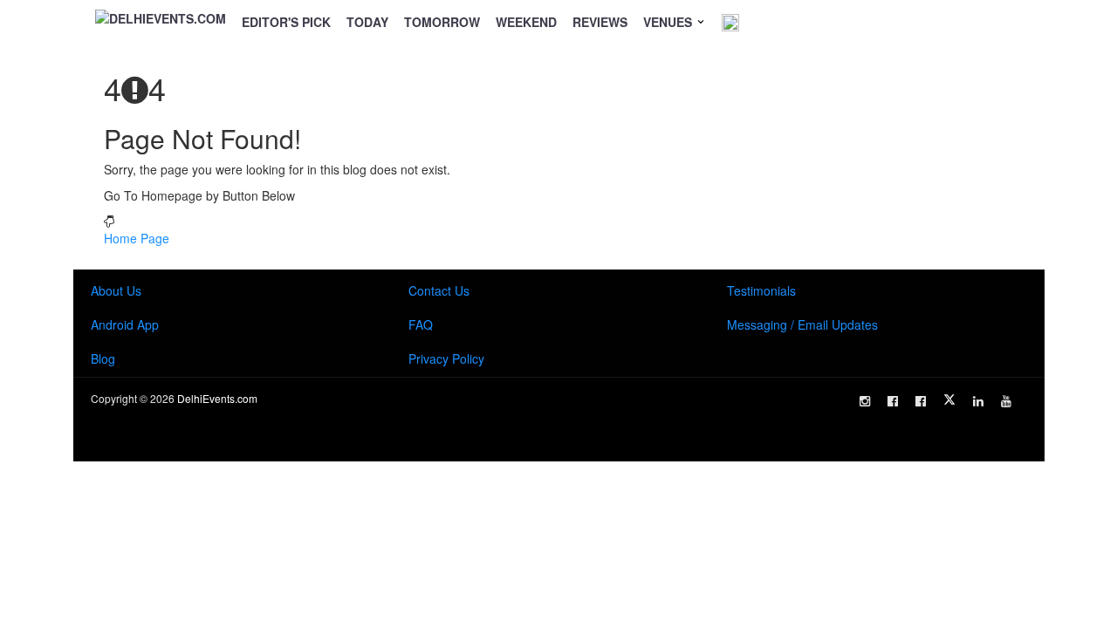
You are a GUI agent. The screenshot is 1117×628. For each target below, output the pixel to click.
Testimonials (761, 290)
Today (367, 22)
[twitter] (949, 399)
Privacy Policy (446, 358)
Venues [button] (669, 22)
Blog (103, 358)
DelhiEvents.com (217, 398)
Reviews (599, 22)
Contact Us (438, 290)
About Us (116, 290)
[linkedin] (978, 401)
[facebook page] (892, 401)
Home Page (136, 238)
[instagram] (865, 401)
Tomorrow (442, 22)
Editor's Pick (286, 22)
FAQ (420, 324)
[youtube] (1006, 401)
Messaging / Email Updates (802, 324)
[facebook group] (920, 401)
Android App (125, 324)
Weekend (526, 22)
